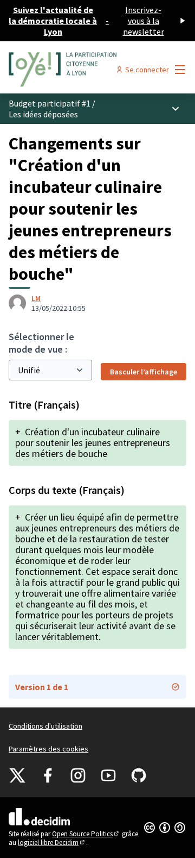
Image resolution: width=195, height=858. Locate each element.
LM (36, 298)
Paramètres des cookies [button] (48, 749)
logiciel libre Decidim (52, 842)
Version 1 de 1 (41, 686)
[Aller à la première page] (74, 69)
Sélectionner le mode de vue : (41, 342)
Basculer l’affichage (143, 372)
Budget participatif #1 (49, 103)
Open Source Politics (86, 833)
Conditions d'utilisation (45, 726)
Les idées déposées (43, 114)
